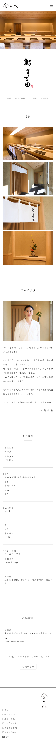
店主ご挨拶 (20, 98)
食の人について (11, 714)
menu (51, 5)
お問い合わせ (10, 732)
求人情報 (33, 98)
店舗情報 (45, 98)
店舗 (9, 98)
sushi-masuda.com (14, 641)
